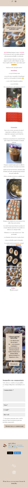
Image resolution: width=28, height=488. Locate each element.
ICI (24, 87)
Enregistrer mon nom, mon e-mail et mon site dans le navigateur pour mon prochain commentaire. (13, 420)
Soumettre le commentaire (14, 426)
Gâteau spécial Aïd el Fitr (14, 337)
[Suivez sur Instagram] (14, 472)
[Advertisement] (14, 307)
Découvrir (14, 364)
